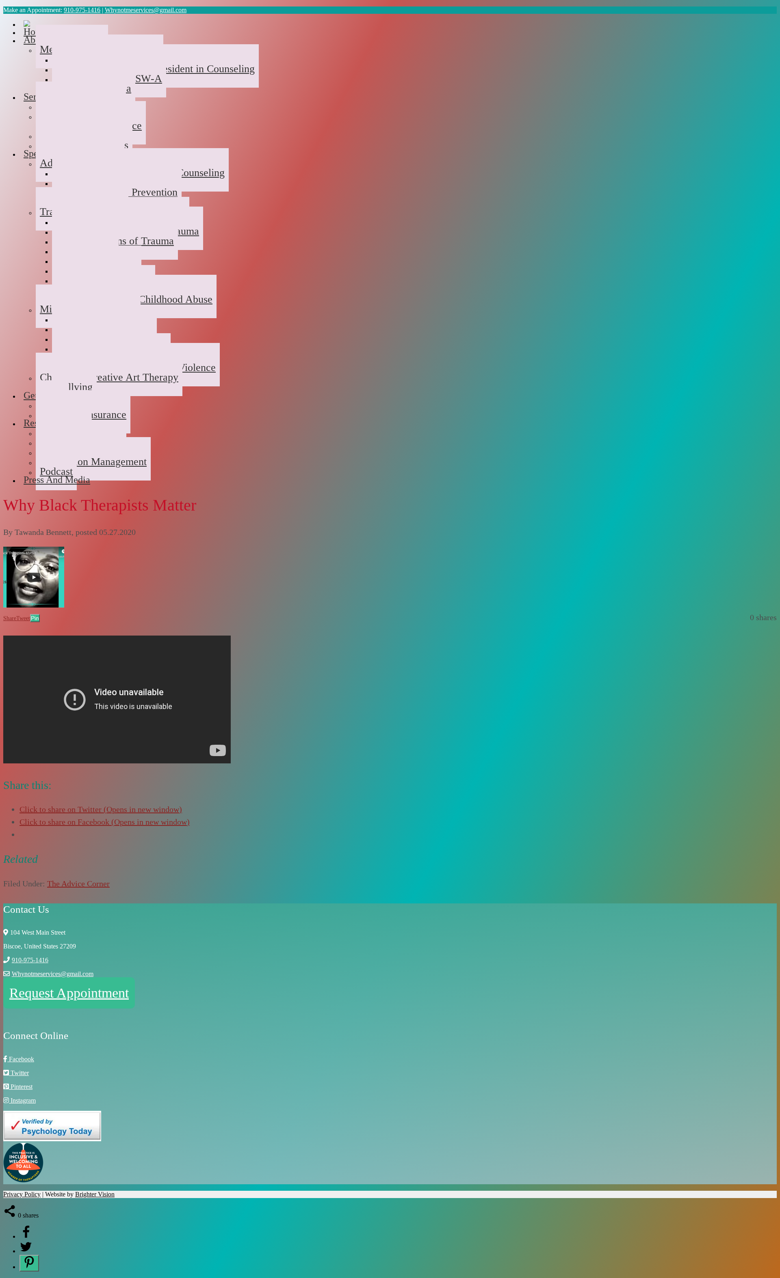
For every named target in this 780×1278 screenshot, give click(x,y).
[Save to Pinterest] (29, 1263)
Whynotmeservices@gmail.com (145, 9)
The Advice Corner (78, 883)
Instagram (22, 1100)
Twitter (19, 1072)
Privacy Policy (22, 1194)
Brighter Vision (95, 1194)
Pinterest (20, 1086)
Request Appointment (69, 992)
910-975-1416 (82, 9)
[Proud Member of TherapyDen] (23, 1180)
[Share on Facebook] (26, 1236)
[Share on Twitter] (26, 1251)
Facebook (20, 1059)
